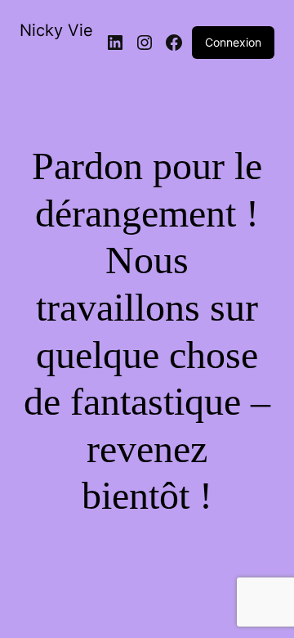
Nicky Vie (56, 30)
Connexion (233, 42)
